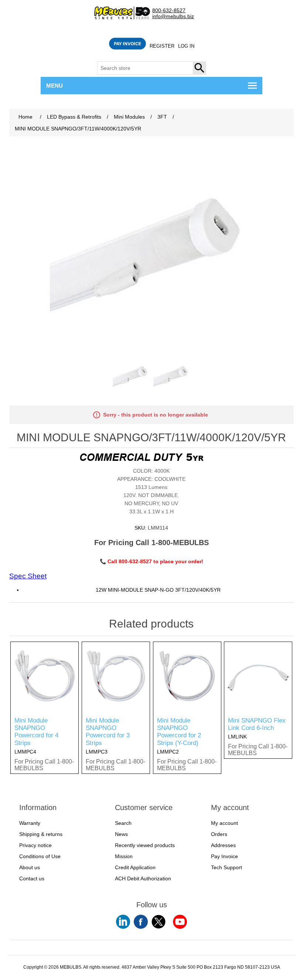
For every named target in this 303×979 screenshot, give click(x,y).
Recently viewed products (145, 845)
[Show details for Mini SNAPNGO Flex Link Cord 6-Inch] (258, 676)
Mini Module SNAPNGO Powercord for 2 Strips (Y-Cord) (179, 732)
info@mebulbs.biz (173, 16)
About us (29, 867)
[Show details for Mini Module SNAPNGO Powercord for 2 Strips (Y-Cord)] (187, 676)
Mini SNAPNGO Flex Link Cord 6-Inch (257, 724)
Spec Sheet (28, 576)
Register (162, 46)
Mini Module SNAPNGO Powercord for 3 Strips (108, 732)
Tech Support (226, 867)
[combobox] (145, 68)
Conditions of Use (40, 856)
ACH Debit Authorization (143, 878)
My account (224, 823)
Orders (219, 834)
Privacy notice (35, 845)
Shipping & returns (40, 834)
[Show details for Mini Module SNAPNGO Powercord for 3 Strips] (116, 676)
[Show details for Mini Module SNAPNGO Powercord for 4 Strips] (44, 676)
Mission (124, 856)
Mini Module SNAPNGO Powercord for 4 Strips (36, 732)
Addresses (223, 845)
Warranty (29, 823)
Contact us (31, 878)
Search (200, 68)
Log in (186, 46)
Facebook (141, 922)
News (121, 834)
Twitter (159, 922)
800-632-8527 (168, 10)
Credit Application (135, 867)
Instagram (180, 922)
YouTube (123, 922)
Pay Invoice (224, 856)
